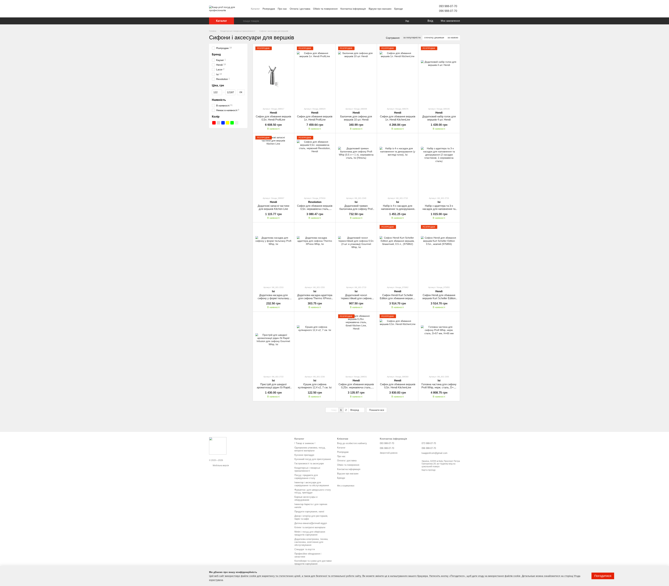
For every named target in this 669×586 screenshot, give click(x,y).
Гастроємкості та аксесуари (309, 463)
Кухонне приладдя (304, 455)
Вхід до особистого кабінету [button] (352, 443)
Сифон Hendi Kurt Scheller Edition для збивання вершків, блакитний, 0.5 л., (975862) (397, 298)
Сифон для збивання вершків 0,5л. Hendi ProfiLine (273, 118)
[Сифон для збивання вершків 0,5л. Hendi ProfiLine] (273, 75)
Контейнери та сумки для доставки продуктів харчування (313, 562)
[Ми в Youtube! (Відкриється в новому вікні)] (407, 8)
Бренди (398, 8)
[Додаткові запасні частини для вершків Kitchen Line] (273, 165)
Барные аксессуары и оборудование (305, 498)
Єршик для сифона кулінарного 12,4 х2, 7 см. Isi (315, 386)
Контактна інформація (353, 8)
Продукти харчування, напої (309, 511)
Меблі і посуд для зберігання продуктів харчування (309, 533)
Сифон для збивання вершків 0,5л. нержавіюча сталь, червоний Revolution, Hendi (314, 209)
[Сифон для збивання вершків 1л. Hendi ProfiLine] (315, 75)
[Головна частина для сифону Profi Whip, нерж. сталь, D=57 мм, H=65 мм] (439, 343)
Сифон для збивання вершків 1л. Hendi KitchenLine (397, 118)
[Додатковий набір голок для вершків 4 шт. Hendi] (439, 75)
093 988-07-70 (448, 6)
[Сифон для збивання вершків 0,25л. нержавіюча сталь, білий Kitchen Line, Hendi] (356, 343)
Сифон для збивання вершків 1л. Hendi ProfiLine (314, 118)
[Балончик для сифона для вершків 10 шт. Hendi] (356, 75)
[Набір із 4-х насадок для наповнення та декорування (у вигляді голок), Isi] (398, 165)
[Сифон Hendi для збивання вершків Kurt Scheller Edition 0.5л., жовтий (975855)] (439, 254)
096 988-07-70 (448, 10)
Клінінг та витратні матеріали (309, 527)
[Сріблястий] (218, 123)
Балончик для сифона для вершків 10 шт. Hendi (356, 118)
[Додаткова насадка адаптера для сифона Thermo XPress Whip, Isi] (315, 254)
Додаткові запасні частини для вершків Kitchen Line (273, 207)
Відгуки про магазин (380, 8)
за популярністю (412, 37)
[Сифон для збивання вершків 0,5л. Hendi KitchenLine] (398, 343)
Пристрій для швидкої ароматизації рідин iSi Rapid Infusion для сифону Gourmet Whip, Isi (273, 389)
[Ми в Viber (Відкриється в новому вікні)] (420, 8)
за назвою (453, 37)
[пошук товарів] (240, 21)
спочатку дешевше (434, 37)
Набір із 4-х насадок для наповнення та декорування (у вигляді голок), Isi (397, 209)
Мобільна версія (220, 465)
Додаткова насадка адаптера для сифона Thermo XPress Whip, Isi (314, 298)
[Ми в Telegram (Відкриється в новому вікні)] (416, 8)
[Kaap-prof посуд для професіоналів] (217, 445)
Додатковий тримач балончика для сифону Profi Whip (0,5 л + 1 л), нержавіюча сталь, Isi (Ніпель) (356, 210)
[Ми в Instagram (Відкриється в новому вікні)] (411, 8)
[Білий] (236, 123)
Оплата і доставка (300, 8)
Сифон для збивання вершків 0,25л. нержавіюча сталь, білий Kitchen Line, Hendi (356, 387)
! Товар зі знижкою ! (304, 443)
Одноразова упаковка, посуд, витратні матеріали (310, 449)
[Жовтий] (227, 123)
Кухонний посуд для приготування (312, 459)
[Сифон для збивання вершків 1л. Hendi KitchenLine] (398, 75)
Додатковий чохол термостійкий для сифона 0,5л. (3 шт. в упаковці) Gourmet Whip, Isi (356, 300)
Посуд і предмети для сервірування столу (306, 476)
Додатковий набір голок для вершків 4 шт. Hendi (439, 118)
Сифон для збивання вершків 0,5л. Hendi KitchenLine (397, 386)
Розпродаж (269, 8)
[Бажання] (417, 21)
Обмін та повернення (325, 8)
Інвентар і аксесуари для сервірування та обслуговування (311, 484)
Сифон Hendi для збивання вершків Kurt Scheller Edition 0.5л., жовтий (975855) (439, 298)
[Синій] (223, 123)
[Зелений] (232, 123)
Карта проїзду (429, 470)
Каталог (255, 8)
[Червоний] (214, 123)
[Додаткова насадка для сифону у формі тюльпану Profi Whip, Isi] (273, 254)
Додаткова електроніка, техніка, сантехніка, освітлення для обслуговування (311, 542)
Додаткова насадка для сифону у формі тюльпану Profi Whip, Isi (273, 298)
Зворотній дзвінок (388, 453)
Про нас (282, 8)
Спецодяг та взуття (304, 549)
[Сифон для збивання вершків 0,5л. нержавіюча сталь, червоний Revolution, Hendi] (315, 165)
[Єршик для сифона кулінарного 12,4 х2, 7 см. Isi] (315, 343)
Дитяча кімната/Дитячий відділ (310, 523)
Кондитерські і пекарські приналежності (307, 469)
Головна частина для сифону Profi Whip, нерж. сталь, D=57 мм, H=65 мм (438, 387)
